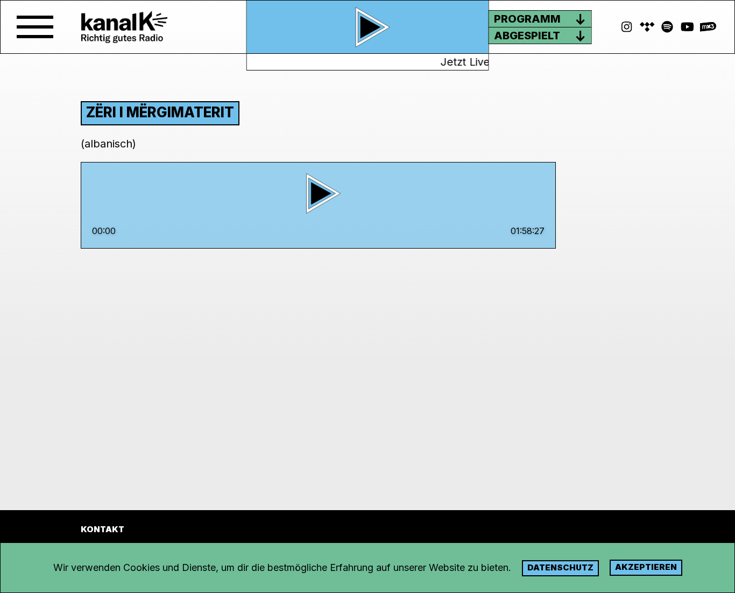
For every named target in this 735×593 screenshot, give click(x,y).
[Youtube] (687, 27)
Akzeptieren (646, 567)
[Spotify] (647, 27)
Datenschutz (560, 567)
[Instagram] (626, 27)
